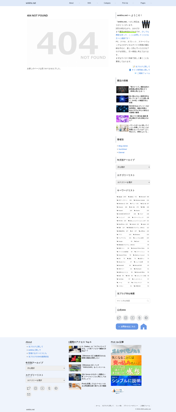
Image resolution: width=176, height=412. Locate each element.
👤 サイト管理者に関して (139, 70)
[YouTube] (132, 318)
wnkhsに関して (34, 350)
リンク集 (119, 405)
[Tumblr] (139, 318)
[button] (148, 301)
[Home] (144, 329)
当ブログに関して (35, 347)
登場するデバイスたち (37, 353)
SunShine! (123, 149)
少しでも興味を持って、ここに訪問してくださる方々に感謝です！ (132, 35)
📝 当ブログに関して (141, 67)
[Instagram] (126, 318)
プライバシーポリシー (131, 405)
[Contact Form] (29, 394)
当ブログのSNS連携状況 (38, 357)
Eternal (121, 152)
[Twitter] (119, 318)
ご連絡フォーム (145, 405)
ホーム (98, 405)
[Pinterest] (146, 318)
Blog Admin (123, 146)
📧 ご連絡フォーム (142, 73)
